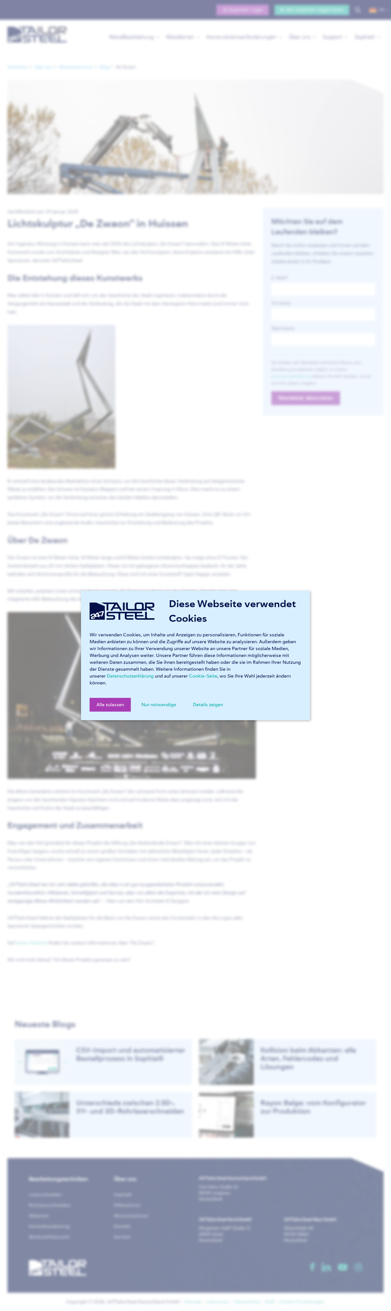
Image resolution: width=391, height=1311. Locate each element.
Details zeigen (208, 704)
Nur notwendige (158, 704)
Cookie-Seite (203, 676)
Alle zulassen (110, 704)
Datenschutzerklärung (130, 676)
